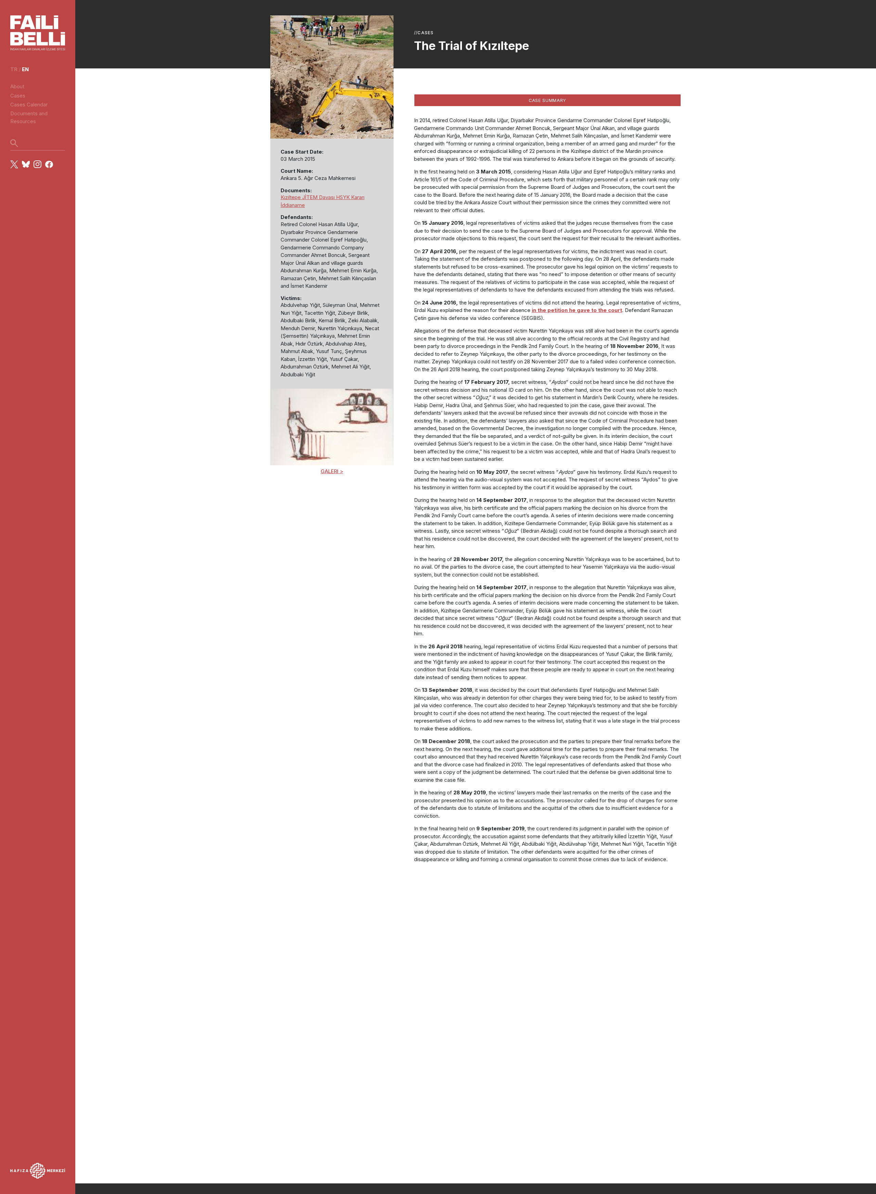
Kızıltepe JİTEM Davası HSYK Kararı (322, 197)
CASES (425, 32)
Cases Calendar (29, 104)
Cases (17, 95)
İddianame (293, 205)
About (17, 86)
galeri (329, 471)
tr (13, 69)
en (25, 69)
